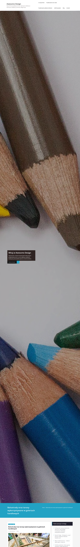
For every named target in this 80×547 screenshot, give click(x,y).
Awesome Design (14, 4)
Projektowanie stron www (51, 2)
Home (43, 507)
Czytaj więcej (12, 262)
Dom (18, 531)
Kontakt (68, 8)
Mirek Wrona (12, 531)
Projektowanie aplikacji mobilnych (45, 8)
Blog (64, 8)
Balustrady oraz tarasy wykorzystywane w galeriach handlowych (59, 507)
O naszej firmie (41, 2)
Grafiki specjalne (57, 8)
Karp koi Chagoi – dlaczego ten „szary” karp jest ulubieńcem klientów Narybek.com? (63, 536)
